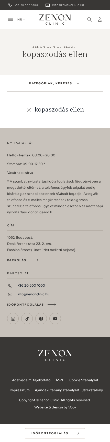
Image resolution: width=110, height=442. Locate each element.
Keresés (89, 19)
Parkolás (16, 260)
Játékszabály (92, 390)
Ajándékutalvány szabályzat (57, 390)
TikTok (27, 318)
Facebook (41, 318)
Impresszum (20, 390)
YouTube (55, 318)
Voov (72, 407)
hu (20, 19)
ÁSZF (60, 380)
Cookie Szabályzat (83, 380)
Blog (68, 46)
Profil (100, 19)
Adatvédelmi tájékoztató (31, 380)
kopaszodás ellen (59, 110)
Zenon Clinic (55, 19)
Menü (10, 19)
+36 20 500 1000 (26, 5)
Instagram (13, 318)
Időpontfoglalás (25, 304)
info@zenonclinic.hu (68, 5)
